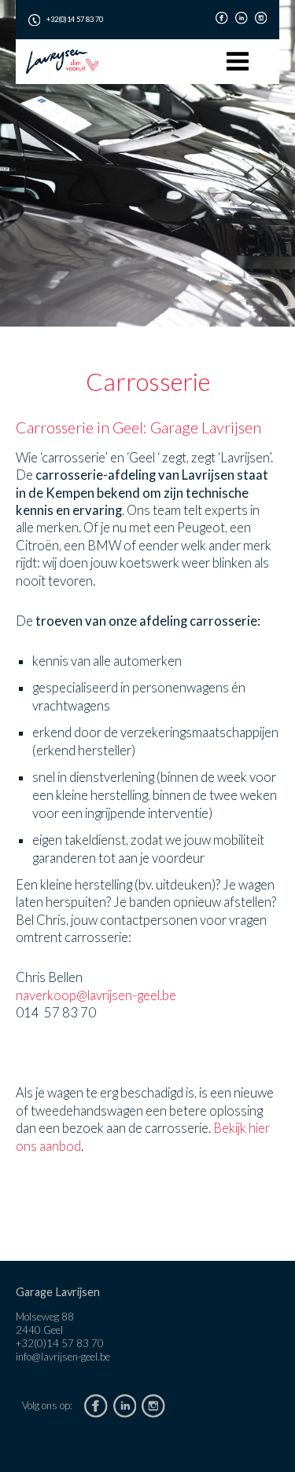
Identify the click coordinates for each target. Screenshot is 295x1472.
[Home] (62, 61)
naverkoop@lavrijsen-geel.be (96, 995)
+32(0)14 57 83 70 (74, 19)
